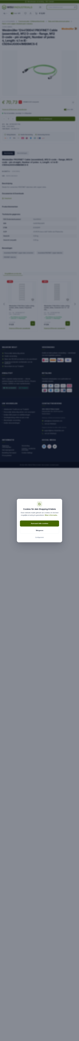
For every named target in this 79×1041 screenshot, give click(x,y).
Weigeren (39, 530)
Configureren (39, 537)
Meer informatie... (51, 515)
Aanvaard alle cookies (39, 523)
